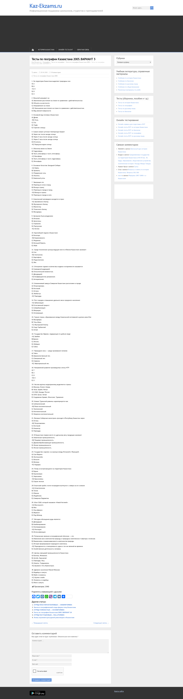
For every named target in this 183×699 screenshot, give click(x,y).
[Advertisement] (91, 31)
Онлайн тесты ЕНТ (65, 50)
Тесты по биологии (124, 111)
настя (120, 175)
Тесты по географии (125, 105)
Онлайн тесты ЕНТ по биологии (129, 130)
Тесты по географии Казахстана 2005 (46, 76)
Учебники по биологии (126, 81)
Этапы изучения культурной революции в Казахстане (54, 617)
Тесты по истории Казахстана (128, 102)
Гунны (136, 166)
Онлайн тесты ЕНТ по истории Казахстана (133, 127)
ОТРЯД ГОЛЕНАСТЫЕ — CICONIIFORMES (49, 610)
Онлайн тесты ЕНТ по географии (129, 133)
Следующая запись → (101, 623)
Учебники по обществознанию (128, 87)
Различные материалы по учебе (129, 90)
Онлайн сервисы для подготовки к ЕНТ (131, 124)
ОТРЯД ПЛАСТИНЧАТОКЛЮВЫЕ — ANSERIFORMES (53, 605)
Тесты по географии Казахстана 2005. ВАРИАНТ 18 (53, 612)
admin (35, 72)
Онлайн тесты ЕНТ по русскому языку (131, 136)
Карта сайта (119, 691)
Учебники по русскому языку (128, 84)
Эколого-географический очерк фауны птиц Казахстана (55, 607)
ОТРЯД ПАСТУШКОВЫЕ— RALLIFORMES (49, 615)
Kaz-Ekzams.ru (46, 5)
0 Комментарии (56, 72)
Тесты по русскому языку (126, 108)
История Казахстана (46, 50)
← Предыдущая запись (40, 623)
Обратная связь (83, 50)
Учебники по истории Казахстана (129, 78)
